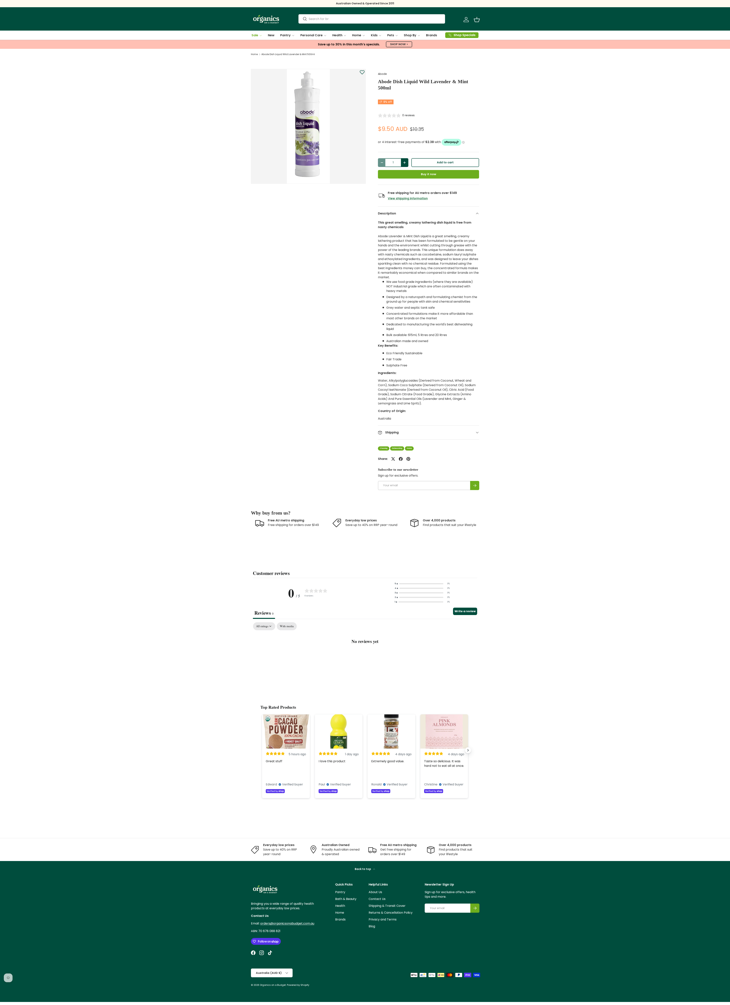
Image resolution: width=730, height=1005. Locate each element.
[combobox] (371, 19)
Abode (382, 74)
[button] (477, 19)
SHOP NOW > (399, 44)
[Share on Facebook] (401, 459)
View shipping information (408, 198)
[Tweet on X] (393, 459)
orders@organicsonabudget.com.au (287, 923)
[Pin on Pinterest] (408, 459)
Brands (431, 35)
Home (356, 35)
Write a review (465, 611)
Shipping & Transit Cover (387, 906)
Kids (374, 35)
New (271, 35)
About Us (375, 892)
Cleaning (383, 448)
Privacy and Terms (383, 919)
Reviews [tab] (264, 612)
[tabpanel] (365, 653)
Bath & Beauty (345, 899)
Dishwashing (397, 448)
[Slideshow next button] (468, 750)
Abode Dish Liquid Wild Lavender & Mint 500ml (288, 54)
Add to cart (445, 162)
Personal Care (311, 35)
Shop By (410, 35)
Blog (372, 926)
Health (337, 35)
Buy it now (428, 174)
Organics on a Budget (273, 985)
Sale (255, 35)
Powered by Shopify (298, 985)
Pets (390, 35)
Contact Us (377, 899)
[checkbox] (287, 626)
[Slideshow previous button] (262, 750)
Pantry (285, 35)
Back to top (363, 869)
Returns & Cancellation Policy (391, 912)
